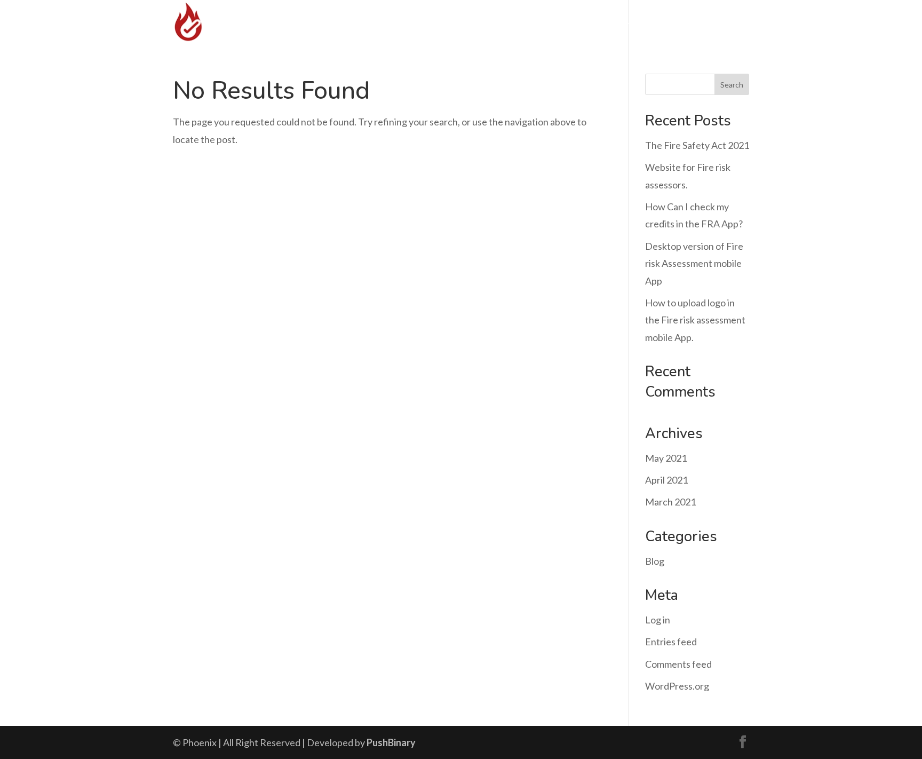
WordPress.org (677, 686)
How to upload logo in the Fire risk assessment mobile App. (695, 320)
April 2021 (666, 480)
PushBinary (391, 742)
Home (470, 22)
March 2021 (670, 502)
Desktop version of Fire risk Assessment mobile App (694, 263)
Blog (654, 561)
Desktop (731, 22)
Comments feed (678, 664)
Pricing (570, 22)
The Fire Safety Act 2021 (697, 145)
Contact (681, 22)
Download (518, 22)
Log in (657, 620)
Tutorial (619, 22)
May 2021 (666, 458)
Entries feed (671, 641)
